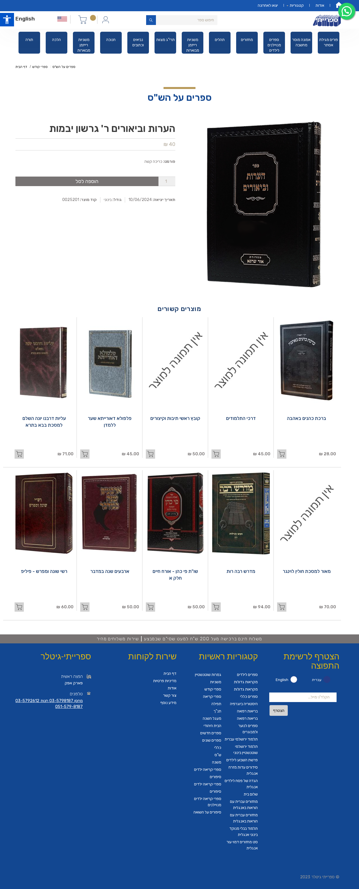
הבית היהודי (212, 725)
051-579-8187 (69, 706)
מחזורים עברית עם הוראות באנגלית (244, 804)
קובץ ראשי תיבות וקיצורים (175, 418)
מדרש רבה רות (241, 571)
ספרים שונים (211, 740)
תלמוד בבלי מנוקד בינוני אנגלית (243, 831)
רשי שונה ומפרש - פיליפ (44, 571)
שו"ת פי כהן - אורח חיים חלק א (175, 574)
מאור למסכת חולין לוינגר (307, 571)
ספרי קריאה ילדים (207, 769)
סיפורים (215, 776)
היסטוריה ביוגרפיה (244, 703)
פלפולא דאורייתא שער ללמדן (110, 421)
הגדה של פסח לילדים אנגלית (241, 783)
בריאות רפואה (247, 711)
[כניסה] (105, 19)
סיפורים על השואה (207, 812)
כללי (217, 747)
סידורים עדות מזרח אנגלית (243, 770)
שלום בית (251, 794)
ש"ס (218, 755)
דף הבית (21, 67)
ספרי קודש (40, 67)
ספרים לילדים (247, 674)
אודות (320, 5)
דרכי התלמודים (241, 418)
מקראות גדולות (246, 682)
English (25, 18)
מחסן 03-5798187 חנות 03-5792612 (49, 700)
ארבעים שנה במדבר (109, 571)
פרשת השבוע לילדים (242, 760)
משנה (216, 762)
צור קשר (169, 695)
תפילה (216, 703)
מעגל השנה (212, 718)
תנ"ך (217, 711)
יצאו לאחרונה (268, 5)
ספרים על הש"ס (63, 67)
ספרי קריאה (212, 696)
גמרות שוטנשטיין (208, 674)
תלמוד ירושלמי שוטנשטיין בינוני (245, 749)
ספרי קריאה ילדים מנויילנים (207, 801)
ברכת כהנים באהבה (306, 418)
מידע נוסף (168, 702)
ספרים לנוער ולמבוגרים (248, 728)
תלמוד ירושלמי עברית (241, 739)
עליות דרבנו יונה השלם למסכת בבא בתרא (44, 421)
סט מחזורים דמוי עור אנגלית (242, 845)
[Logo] (328, 20)
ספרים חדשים (210, 733)
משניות (215, 682)
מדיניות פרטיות (164, 680)
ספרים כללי (249, 696)
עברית (316, 680)
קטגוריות (297, 5)
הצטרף (278, 710)
